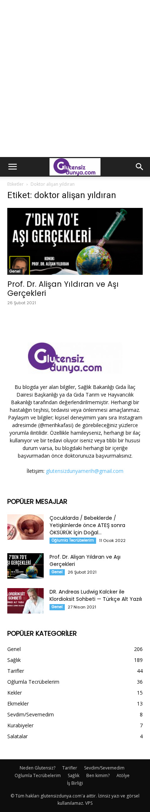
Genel (14, 271)
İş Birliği (75, 783)
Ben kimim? (98, 775)
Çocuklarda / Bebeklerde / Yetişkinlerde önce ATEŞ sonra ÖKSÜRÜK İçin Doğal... (87, 525)
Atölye (123, 775)
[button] (12, 167)
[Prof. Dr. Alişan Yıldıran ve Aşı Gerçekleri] (75, 241)
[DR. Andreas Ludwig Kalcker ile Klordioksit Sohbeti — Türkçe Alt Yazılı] (25, 601)
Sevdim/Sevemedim (104, 768)
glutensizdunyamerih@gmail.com (84, 470)
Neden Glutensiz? (37, 768)
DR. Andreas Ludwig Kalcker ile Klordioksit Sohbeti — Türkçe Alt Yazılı (96, 595)
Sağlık (73, 775)
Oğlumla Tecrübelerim (73, 540)
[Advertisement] (75, 78)
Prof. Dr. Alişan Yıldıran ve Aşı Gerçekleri (63, 288)
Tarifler (69, 768)
